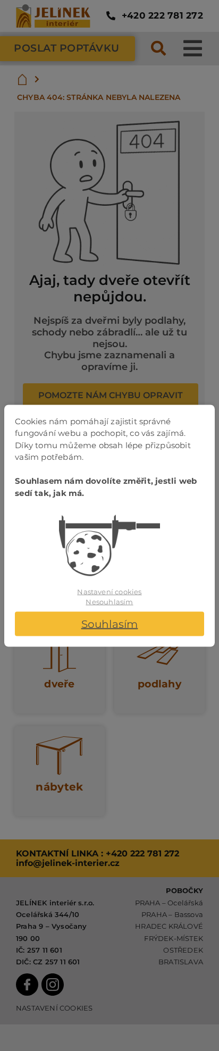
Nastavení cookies (109, 591)
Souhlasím (109, 623)
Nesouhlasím (109, 602)
